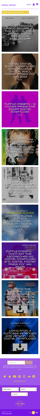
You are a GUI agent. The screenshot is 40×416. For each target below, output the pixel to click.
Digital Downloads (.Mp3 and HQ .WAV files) (16, 12)
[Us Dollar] (20, 394)
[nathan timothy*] (9, 4)
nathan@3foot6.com (20, 381)
